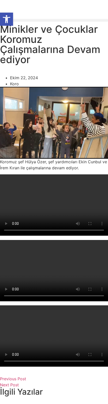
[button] (54, 20)
